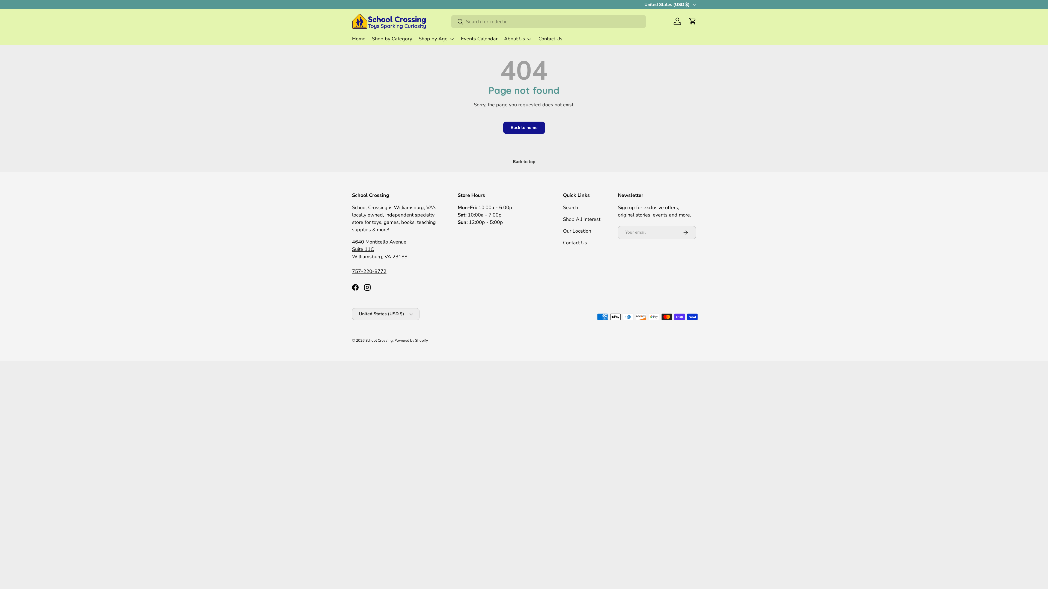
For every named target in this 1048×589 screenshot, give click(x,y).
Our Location (577, 231)
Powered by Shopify (411, 340)
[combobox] (548, 21)
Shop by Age (433, 38)
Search (570, 207)
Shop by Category (392, 38)
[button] (693, 21)
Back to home (524, 128)
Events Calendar (479, 38)
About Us (514, 38)
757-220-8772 (369, 271)
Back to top (524, 162)
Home (358, 38)
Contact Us (550, 38)
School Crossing (379, 340)
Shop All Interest (581, 219)
